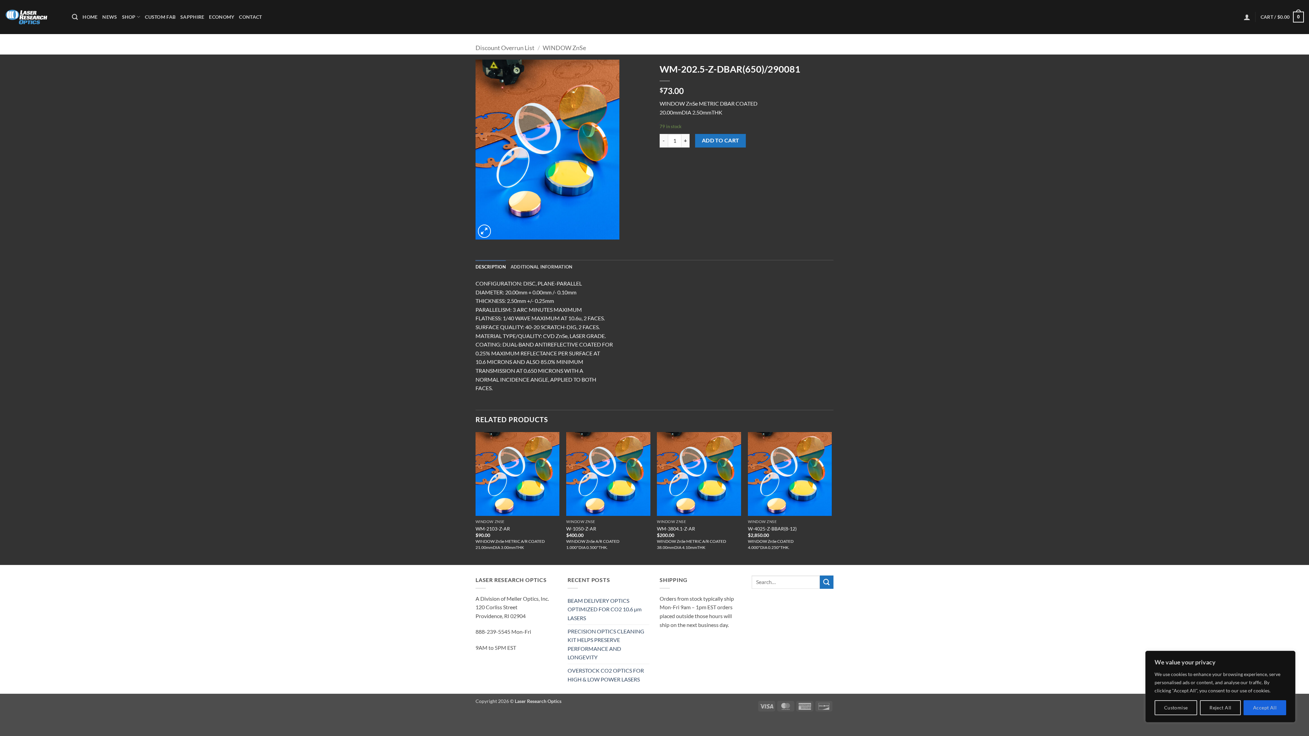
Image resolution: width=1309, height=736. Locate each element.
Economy (221, 17)
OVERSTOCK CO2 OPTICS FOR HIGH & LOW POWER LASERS (606, 675)
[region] (1220, 686)
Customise (1176, 707)
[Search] (75, 17)
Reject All (1220, 707)
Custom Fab (160, 17)
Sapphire (192, 17)
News (109, 17)
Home (89, 17)
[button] (1247, 17)
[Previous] (476, 497)
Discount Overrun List (505, 47)
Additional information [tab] (542, 267)
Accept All (1265, 707)
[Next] (831, 497)
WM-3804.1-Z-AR (676, 529)
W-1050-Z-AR (581, 529)
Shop (129, 17)
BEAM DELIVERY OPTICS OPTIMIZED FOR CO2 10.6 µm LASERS (605, 609)
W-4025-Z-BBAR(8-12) (772, 529)
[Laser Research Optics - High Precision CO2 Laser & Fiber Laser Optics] (33, 17)
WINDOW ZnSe (564, 47)
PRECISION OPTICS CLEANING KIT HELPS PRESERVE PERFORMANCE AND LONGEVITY (606, 644)
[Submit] (826, 582)
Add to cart (720, 140)
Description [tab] (491, 267)
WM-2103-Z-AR (493, 529)
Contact (250, 17)
